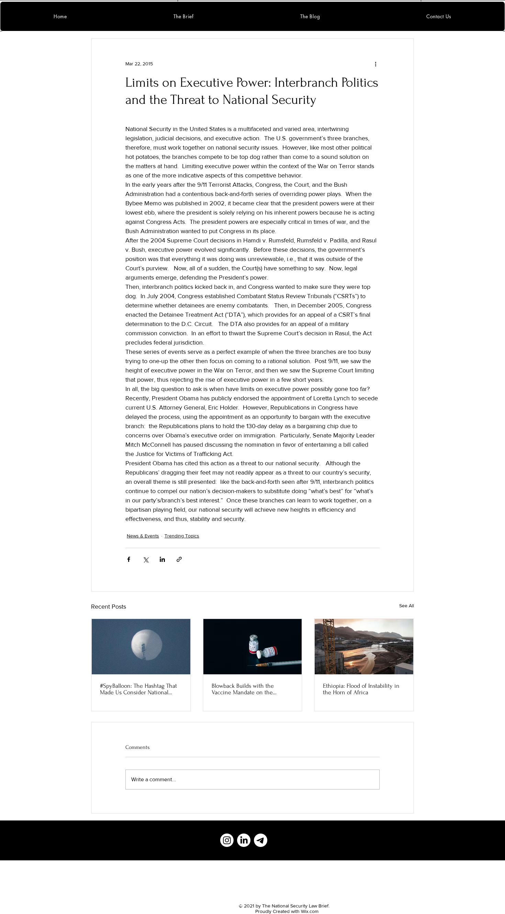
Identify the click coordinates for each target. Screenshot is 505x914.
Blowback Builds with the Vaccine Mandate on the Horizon (243, 689)
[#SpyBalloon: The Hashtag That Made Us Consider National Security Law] (141, 646)
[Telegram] (260, 840)
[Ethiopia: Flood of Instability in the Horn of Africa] (364, 646)
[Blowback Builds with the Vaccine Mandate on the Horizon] (252, 646)
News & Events (143, 535)
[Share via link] (179, 559)
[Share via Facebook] (128, 559)
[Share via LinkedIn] (162, 559)
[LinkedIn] (243, 840)
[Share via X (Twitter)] (145, 559)
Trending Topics (182, 535)
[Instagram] (227, 840)
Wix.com (309, 911)
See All (406, 605)
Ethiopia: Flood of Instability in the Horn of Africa (361, 689)
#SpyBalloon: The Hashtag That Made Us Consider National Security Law (138, 689)
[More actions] (375, 63)
